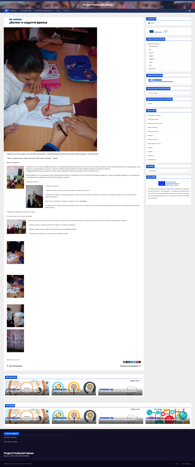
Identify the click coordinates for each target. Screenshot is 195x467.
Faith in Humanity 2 (153, 131)
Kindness (150, 135)
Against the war (152, 159)
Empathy (150, 151)
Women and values (153, 119)
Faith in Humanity (152, 127)
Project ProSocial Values (97, 4)
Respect (150, 147)
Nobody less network (153, 44)
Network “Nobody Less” (44, 10)
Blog (58, 10)
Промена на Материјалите (129, 366)
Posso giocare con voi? (154, 143)
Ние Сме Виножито (15, 366)
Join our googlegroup (186, 463)
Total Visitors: (8, 441)
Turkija (151, 62)
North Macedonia (17, 19)
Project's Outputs (11, 389)
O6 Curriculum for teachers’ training (163, 419)
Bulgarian (151, 59)
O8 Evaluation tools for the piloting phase (118, 391)
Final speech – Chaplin (154, 115)
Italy (150, 49)
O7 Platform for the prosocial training (23, 391)
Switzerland (152, 68)
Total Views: (7, 437)
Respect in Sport (152, 139)
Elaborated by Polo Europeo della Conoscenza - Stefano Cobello (18, 463)
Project (14, 10)
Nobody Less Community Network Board (160, 81)
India (150, 65)
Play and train (26, 10)
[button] (187, 10)
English (152, 23)
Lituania (151, 52)
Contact (67, 10)
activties (150, 103)
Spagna (151, 56)
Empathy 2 (151, 155)
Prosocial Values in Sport (155, 123)
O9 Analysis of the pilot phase (66, 391)
